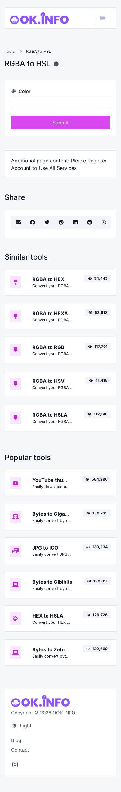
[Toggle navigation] (103, 18)
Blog (16, 740)
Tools (10, 51)
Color (24, 91)
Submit (60, 123)
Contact (20, 750)
